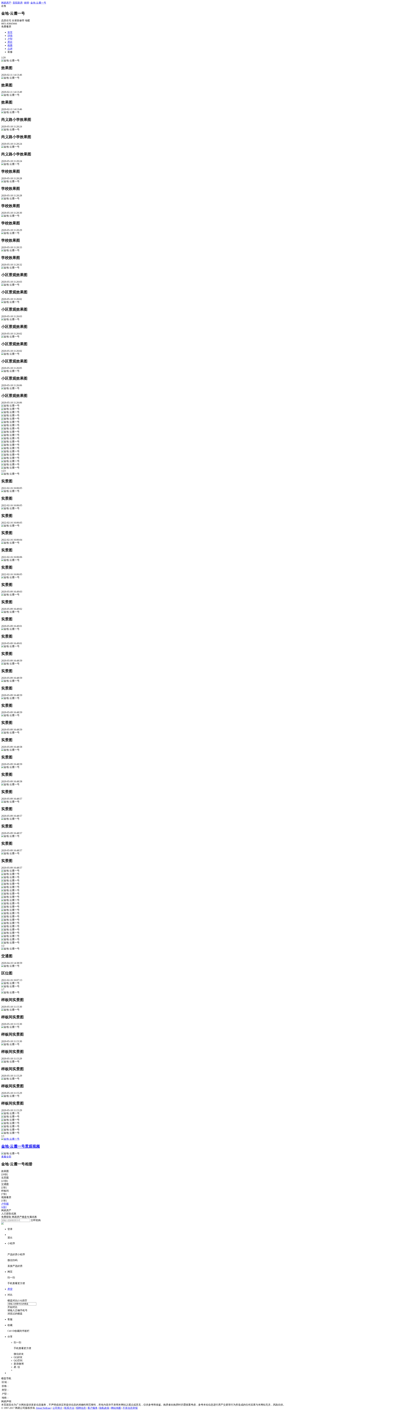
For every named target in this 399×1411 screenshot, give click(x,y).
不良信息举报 (130, 1408)
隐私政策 (104, 1408)
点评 (9, 48)
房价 (9, 42)
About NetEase (43, 1408)
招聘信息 (81, 1408)
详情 (9, 35)
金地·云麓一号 (38, 2)
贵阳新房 (18, 2)
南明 (26, 2)
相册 (9, 45)
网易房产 (6, 2)
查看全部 (6, 1156)
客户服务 (93, 1408)
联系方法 (69, 1408)
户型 (9, 39)
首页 (9, 32)
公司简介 (57, 1408)
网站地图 (116, 1408)
